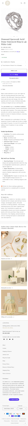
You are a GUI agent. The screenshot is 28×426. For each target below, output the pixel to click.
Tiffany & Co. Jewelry (7, 317)
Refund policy (23, 418)
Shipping (2, 49)
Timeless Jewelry (5, 258)
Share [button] (3, 89)
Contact (4, 348)
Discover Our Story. (8, 327)
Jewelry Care (6, 354)
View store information (8, 85)
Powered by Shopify (15, 418)
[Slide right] (17, 36)
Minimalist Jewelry (6, 288)
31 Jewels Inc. (8, 418)
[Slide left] (11, 36)
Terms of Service (7, 373)
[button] (2, 3)
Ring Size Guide (6, 357)
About (4, 345)
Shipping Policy (6, 370)
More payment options (14, 78)
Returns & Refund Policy (8, 367)
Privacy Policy (6, 364)
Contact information (15, 423)
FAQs (4, 360)
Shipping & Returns (7, 351)
